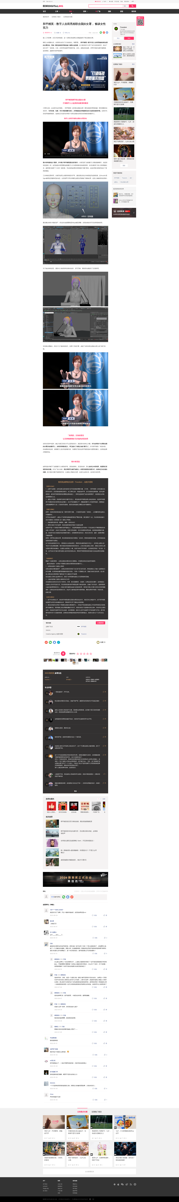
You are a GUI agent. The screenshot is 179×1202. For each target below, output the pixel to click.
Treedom (123, 27)
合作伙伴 (45, 1186)
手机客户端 (45, 1188)
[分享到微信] (101, 32)
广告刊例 (60, 1190)
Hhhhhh (52, 1083)
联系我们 (60, 1186)
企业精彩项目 (117, 44)
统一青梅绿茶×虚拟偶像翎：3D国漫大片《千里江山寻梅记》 (79, 851)
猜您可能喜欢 (117, 173)
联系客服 (75, 1193)
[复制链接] (58, 642)
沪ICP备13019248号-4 (64, 1199)
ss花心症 (52, 1060)
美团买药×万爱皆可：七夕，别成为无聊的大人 (124, 123)
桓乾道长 (57, 959)
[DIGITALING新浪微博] (126, 1184)
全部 (104, 799)
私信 (129, 38)
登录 (44, 1)
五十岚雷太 (53, 932)
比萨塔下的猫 (54, 1049)
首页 (44, 11)
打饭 (51, 943)
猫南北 (56, 1026)
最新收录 (46, 17)
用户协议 (75, 1188)
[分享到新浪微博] (104, 32)
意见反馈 (75, 1186)
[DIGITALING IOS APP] (118, 1184)
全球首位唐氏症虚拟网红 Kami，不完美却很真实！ (78, 841)
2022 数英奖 (49, 673)
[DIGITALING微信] (122, 1184)
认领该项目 (100, 623)
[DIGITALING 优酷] (135, 1184)
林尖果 (52, 921)
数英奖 (134, 11)
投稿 (59, 1193)
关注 (118, 38)
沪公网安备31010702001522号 (80, 1199)
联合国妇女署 (124, 182)
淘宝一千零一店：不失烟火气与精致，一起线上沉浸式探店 (129, 48)
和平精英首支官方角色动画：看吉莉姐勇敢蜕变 (76, 821)
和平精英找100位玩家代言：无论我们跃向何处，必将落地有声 (79, 832)
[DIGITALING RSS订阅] (131, 1184)
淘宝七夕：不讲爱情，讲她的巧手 (123, 83)
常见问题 (116, 1)
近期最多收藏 (67, 17)
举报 (90, 32)
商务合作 (60, 1188)
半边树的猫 (53, 1038)
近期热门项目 (56, 17)
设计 (131, 178)
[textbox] (105, 6)
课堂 (121, 11)
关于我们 (45, 1184)
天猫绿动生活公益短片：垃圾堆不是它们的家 (123, 103)
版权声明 (75, 1190)
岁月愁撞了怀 (54, 1071)
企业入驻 (60, 1184)
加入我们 (45, 1190)
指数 (109, 11)
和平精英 (116, 178)
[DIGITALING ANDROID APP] (115, 1184)
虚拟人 (116, 182)
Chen (51, 1094)
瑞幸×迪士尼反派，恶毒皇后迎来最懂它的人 (124, 160)
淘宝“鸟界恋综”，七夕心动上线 (124, 141)
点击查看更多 (89, 1171)
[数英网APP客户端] (140, 21)
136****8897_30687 (56, 910)
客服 (121, 1)
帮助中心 (75, 1184)
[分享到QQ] (107, 32)
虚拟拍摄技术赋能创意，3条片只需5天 (74, 860)
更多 (75, 791)
